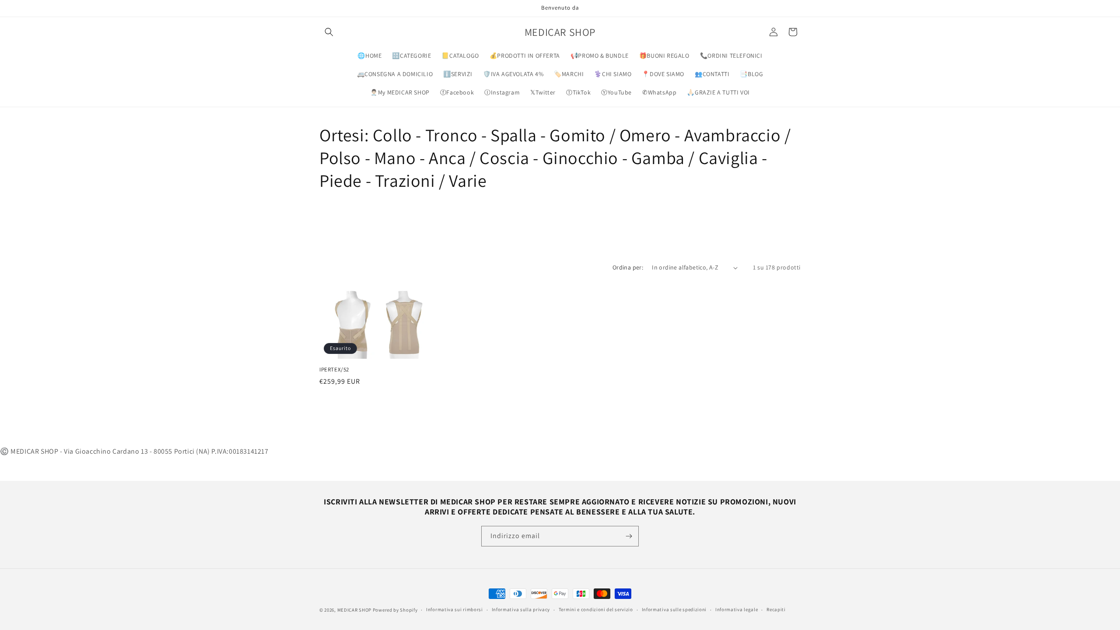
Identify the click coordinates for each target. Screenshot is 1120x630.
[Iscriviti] (628, 536)
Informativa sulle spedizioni (674, 609)
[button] (329, 32)
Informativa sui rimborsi (454, 609)
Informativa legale (736, 609)
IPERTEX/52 (334, 369)
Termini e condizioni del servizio (596, 609)
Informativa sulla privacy (521, 609)
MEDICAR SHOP (354, 610)
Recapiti (776, 609)
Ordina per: (627, 267)
